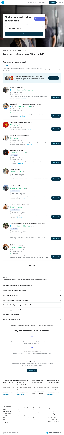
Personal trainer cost (8, 382)
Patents (50, 416)
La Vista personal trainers (53, 387)
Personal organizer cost (8, 387)
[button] (13, 90)
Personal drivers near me (38, 391)
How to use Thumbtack (24, 408)
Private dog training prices (9, 384)
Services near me (22, 414)
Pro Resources (37, 414)
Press (4, 417)
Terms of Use (51, 412)
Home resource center (24, 418)
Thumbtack (5, 50)
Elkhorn (14, 50)
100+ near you (39, 19)
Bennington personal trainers (54, 384)
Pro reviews (36, 416)
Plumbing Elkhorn (21, 389)
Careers (5, 415)
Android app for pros (38, 420)
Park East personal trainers (53, 389)
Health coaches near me (38, 384)
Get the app (21, 412)
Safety (49, 410)
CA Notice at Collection (54, 418)
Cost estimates (22, 416)
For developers (7, 413)
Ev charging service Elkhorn (23, 392)
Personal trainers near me (38, 382)
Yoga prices (5, 389)
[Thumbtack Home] (3, 2)
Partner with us (7, 411)
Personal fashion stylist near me (39, 388)
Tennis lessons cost (7, 392)
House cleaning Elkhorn (23, 384)
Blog (4, 419)
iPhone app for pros (38, 418)
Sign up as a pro (37, 410)
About (4, 409)
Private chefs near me (37, 393)
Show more (6, 394)
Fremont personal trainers (53, 392)
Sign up (20, 410)
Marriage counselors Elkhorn (24, 387)
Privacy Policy (51, 414)
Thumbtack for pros (38, 408)
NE (10, 50)
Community (36, 412)
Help (49, 408)
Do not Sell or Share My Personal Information (54, 420)
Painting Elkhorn (21, 382)
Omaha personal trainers (53, 382)
